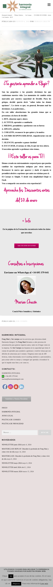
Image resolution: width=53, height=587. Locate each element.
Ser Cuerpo (21, 321)
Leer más (44, 584)
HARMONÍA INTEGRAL (11, 412)
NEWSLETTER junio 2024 (11, 445)
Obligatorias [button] (16, 583)
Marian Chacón (42, 21)
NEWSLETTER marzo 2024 (12, 471)
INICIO (4, 408)
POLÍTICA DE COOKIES (11, 420)
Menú (48, 4)
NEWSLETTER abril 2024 (11, 467)
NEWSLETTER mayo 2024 (12, 463)
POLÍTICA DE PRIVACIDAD (12, 424)
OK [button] (11, 576)
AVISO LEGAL (7, 416)
